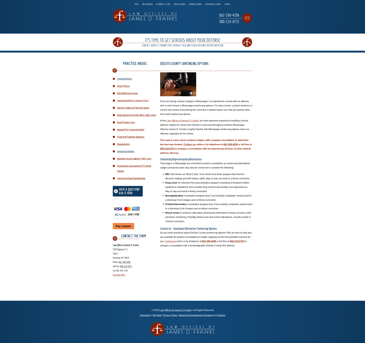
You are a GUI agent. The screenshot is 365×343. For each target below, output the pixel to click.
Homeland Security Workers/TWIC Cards (134, 158)
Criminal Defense (195, 4)
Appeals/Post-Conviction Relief (130, 129)
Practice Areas (179, 4)
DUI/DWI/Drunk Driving (127, 93)
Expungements (123, 144)
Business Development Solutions (196, 315)
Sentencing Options (125, 151)
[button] (362, 322)
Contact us (189, 144)
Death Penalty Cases (126, 122)
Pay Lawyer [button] (123, 226)
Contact (227, 4)
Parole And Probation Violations (130, 136)
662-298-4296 (229, 15)
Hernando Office (119, 274)
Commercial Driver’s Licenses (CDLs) (133, 100)
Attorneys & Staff (163, 4)
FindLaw (220, 315)
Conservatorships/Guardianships (131, 178)
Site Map (156, 315)
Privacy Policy (170, 315)
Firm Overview (147, 4)
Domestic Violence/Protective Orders (133, 107)
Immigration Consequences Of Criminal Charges (134, 168)
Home (136, 4)
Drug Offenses (123, 86)
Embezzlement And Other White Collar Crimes (136, 115)
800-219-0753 (229, 21)
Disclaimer (145, 315)
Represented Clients (213, 4)
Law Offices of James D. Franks (175, 310)
